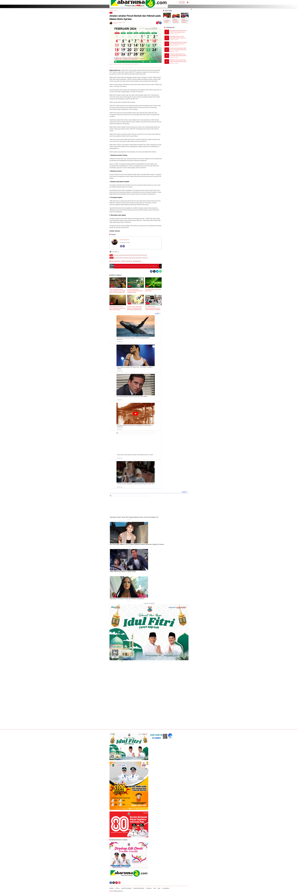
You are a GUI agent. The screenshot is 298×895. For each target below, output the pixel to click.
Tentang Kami (165, 888)
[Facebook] (151, 271)
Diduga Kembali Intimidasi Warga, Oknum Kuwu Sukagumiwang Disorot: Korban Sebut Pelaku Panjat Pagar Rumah (178, 31)
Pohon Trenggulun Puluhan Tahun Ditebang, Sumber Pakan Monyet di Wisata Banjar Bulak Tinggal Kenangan (117, 291)
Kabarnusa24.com (118, 891)
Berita (174, 16)
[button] (183, 2)
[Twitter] (154, 271)
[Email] (121, 246)
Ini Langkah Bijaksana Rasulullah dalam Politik (153, 290)
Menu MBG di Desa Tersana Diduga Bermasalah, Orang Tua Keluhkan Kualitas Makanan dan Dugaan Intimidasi (178, 37)
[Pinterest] (116, 882)
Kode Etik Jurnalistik (126, 888)
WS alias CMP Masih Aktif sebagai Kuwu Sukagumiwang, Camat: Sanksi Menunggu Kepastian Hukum (178, 43)
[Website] (124, 246)
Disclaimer (149, 888)
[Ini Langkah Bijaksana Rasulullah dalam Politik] (153, 282)
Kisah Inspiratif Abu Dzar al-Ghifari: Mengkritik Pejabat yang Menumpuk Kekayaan (117, 308)
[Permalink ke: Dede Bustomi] (111, 22)
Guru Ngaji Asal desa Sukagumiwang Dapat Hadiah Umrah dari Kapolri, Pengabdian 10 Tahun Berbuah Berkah (152, 308)
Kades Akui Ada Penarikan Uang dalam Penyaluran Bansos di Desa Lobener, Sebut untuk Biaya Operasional (178, 60)
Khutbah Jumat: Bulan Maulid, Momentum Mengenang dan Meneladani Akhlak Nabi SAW (134, 308)
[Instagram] (119, 882)
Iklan (159, 888)
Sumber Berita (137, 261)
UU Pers (117, 888)
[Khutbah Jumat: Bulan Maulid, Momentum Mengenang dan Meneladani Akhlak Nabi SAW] (135, 300)
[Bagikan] (160, 23)
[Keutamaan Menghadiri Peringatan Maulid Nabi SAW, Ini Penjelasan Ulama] (135, 282)
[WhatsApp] (160, 271)
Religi (111, 12)
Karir (155, 888)
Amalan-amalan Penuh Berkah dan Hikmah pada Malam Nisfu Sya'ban (131, 255)
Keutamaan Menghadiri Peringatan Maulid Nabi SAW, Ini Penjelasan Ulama (135, 291)
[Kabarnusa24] (138, 2)
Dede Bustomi (115, 22)
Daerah (112, 286)
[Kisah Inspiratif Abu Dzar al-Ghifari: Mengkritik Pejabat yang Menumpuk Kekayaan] (117, 300)
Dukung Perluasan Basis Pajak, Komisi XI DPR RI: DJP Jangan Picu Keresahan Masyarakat (176, 20)
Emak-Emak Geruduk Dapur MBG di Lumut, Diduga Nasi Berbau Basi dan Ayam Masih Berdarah (178, 49)
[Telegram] (157, 271)
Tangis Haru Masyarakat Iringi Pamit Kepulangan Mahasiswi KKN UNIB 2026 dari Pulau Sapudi (178, 54)
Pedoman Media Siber (138, 888)
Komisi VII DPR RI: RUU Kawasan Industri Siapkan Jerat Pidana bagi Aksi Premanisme (184, 20)
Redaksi (111, 888)
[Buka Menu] (188, 2)
